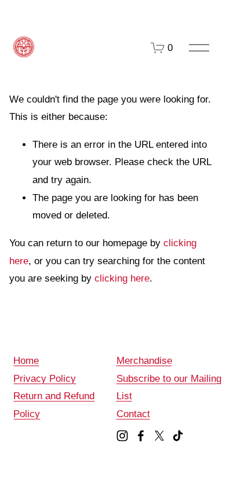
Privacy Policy (44, 378)
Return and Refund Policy (53, 405)
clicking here (122, 278)
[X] (159, 435)
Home (26, 360)
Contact (133, 413)
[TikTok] (178, 435)
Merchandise (144, 360)
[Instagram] (122, 435)
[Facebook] (141, 435)
